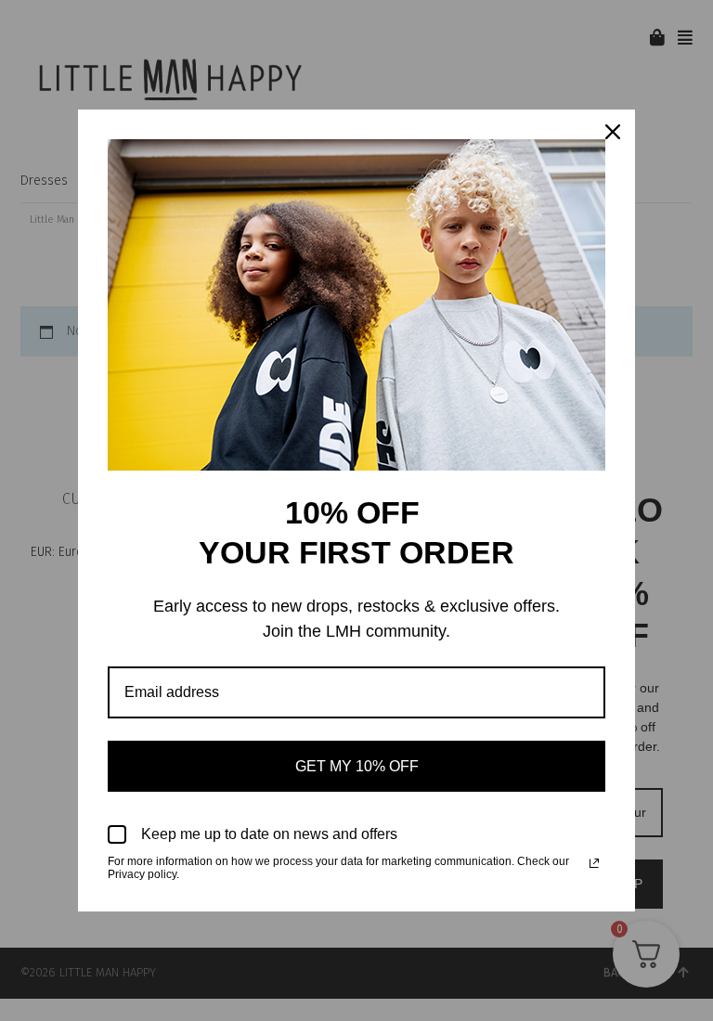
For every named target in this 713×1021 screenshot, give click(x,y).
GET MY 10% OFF (357, 766)
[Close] (612, 132)
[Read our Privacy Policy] (594, 863)
